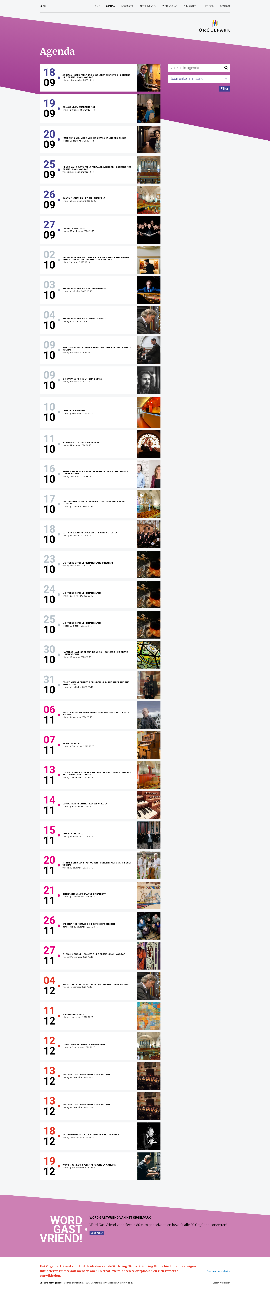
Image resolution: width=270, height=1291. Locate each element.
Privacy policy (127, 1283)
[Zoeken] (226, 68)
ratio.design (225, 1283)
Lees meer (97, 1232)
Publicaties (189, 6)
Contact (225, 6)
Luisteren (208, 6)
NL (41, 6)
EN (44, 6)
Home (96, 6)
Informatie (127, 6)
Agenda (110, 6)
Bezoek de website (218, 1271)
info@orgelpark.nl (111, 1283)
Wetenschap (169, 6)
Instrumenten (148, 6)
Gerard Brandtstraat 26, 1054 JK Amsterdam (83, 1283)
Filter (224, 89)
